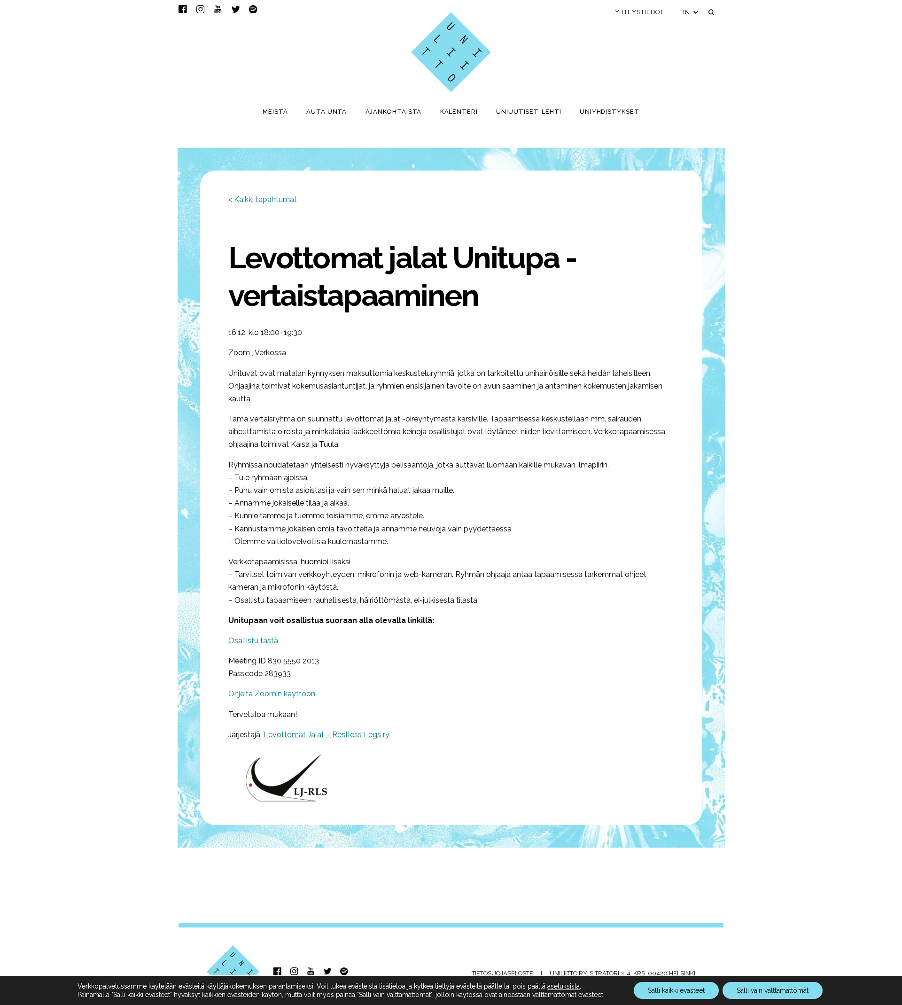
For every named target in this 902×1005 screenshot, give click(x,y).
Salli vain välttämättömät (773, 990)
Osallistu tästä (253, 640)
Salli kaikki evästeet (676, 990)
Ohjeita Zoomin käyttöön (271, 693)
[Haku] (711, 12)
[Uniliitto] (451, 52)
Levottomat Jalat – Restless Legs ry (326, 734)
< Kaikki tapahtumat (262, 199)
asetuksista (563, 986)
